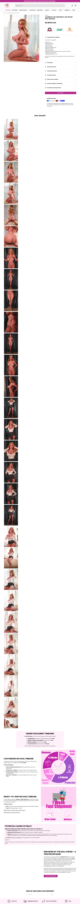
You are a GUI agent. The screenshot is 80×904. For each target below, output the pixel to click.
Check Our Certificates (50, 876)
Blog (74, 10)
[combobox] (40, 5)
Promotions (8, 10)
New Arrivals (32, 10)
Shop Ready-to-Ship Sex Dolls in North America (15, 810)
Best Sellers (15, 10)
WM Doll (46, 15)
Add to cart (60, 92)
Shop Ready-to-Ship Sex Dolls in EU (12, 812)
